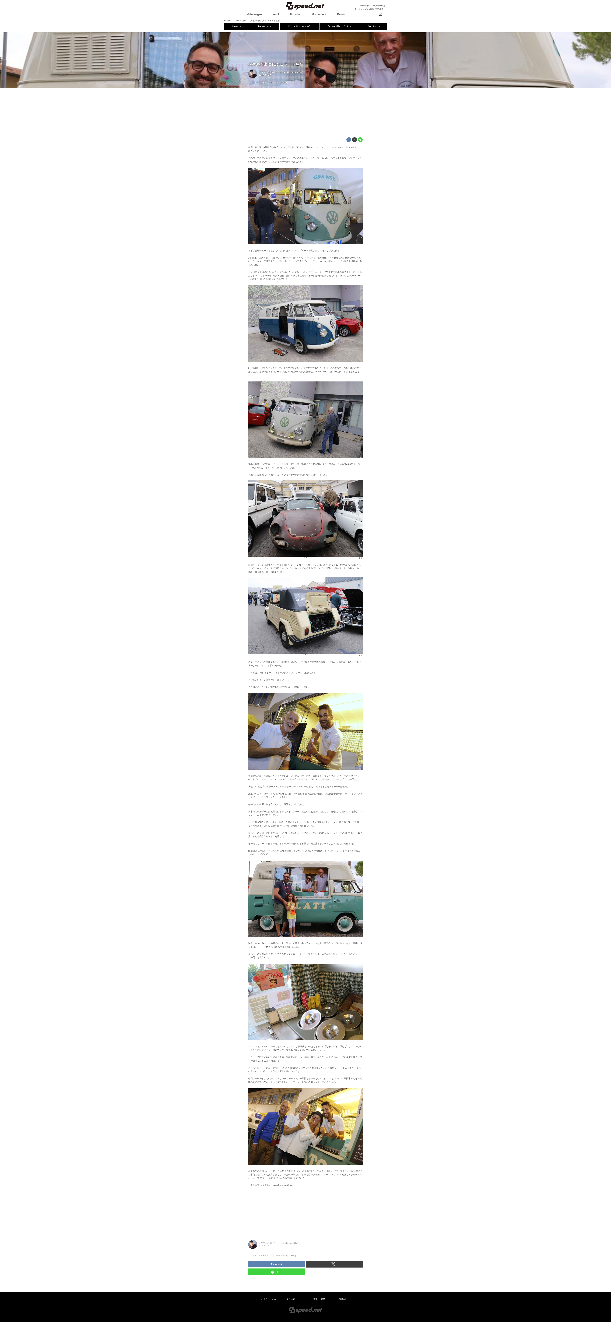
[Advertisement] (305, 112)
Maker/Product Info (299, 26)
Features (263, 26)
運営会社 (343, 1299)
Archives (373, 26)
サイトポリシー (293, 1299)
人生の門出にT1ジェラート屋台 (275, 64)
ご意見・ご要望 (318, 1299)
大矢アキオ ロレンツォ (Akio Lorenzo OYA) (280, 72)
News (235, 26)
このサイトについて (268, 1299)
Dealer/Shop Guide (339, 26)
